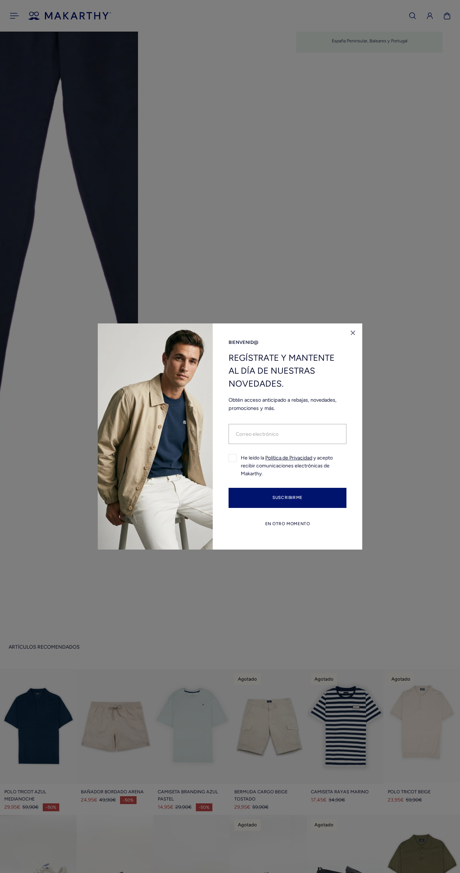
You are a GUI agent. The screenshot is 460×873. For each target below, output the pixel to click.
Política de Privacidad (288, 458)
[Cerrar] (352, 332)
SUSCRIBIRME (287, 497)
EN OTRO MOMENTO (287, 523)
